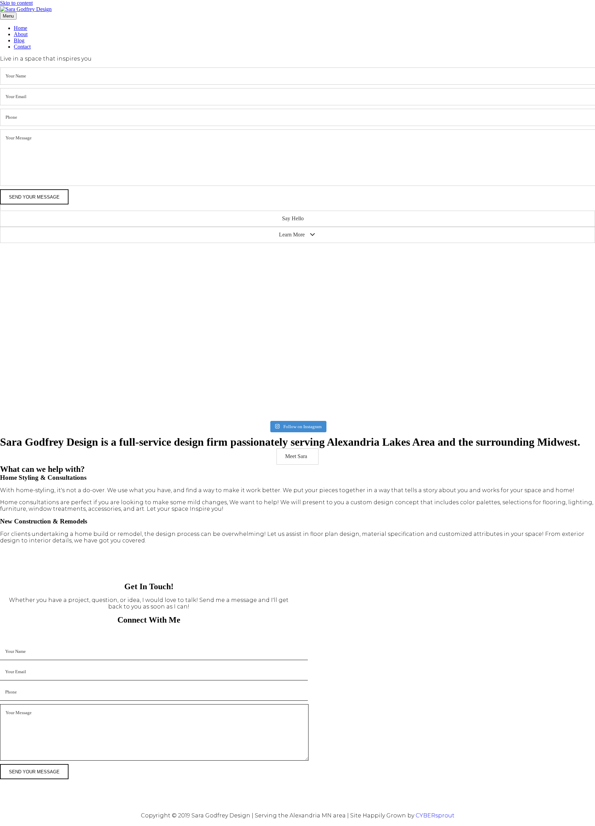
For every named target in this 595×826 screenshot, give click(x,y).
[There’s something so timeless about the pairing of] (417, 354)
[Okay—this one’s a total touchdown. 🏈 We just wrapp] (537, 367)
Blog (19, 40)
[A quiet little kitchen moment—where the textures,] (178, 263)
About (21, 34)
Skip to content (16, 3)
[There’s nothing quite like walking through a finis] (537, 275)
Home (20, 28)
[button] (297, 219)
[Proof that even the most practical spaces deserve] (58, 269)
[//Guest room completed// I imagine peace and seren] (58, 332)
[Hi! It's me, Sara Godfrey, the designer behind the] (297, 281)
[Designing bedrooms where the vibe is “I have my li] (417, 260)
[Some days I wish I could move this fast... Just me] (297, 351)
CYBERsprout (435, 815)
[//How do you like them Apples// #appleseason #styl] (178, 326)
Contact (22, 47)
